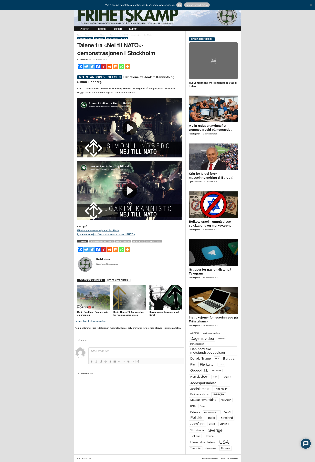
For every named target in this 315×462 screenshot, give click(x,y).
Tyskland (195, 436)
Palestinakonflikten (211, 412)
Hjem (79, 35)
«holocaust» (210, 448)
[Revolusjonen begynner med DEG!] (165, 297)
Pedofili (227, 412)
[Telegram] (86, 66)
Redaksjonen (85, 59)
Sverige (150, 241)
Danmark (222, 338)
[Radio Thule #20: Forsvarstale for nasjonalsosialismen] (129, 297)
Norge (203, 406)
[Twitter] (92, 66)
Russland (226, 418)
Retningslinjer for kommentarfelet (90, 321)
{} (133, 361)
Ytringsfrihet (195, 448)
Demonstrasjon (197, 344)
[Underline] (101, 361)
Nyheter (84, 29)
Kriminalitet (221, 389)
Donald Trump (200, 358)
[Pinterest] (103, 66)
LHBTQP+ (218, 394)
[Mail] (98, 268)
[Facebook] (98, 66)
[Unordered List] (114, 361)
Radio (211, 417)
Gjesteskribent (195, 182)
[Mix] (115, 66)
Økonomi (225, 448)
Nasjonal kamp (90, 35)
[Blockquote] (119, 361)
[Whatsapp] (121, 66)
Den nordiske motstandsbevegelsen (207, 350)
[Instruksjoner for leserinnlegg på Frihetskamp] (213, 300)
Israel (226, 376)
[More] (127, 66)
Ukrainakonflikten (202, 442)
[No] (311, 5)
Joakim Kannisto (98, 241)
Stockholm (138, 241)
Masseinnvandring (203, 399)
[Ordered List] (110, 361)
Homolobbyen (199, 376)
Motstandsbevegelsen (117, 38)
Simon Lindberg (123, 241)
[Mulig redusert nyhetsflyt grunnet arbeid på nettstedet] (213, 109)
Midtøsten (226, 399)
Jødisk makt (199, 389)
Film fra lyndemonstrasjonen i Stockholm (98, 230)
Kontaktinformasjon (210, 458)
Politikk (196, 418)
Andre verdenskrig (211, 333)
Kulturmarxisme (199, 394)
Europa (228, 358)
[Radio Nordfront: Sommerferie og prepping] (93, 297)
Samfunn (197, 424)
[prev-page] (176, 280)
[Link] (128, 361)
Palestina (195, 412)
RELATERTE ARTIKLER (91, 280)
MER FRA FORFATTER (117, 280)
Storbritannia (197, 430)
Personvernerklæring (229, 458)
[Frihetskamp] (157, 15)
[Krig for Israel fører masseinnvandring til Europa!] (213, 156)
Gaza (221, 364)
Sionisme (224, 424)
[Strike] (105, 361)
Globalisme (216, 370)
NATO (110, 241)
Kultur (133, 29)
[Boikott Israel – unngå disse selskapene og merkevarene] (213, 204)
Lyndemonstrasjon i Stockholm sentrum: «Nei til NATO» (106, 234)
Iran (215, 376)
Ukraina (209, 436)
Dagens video (202, 338)
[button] (236, 29)
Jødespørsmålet (203, 383)
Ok (179, 5)
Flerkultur (207, 364)
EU (217, 358)
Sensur (212, 424)
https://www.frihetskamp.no (107, 264)
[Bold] (91, 361)
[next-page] (180, 280)
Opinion (118, 29)
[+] (137, 361)
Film (192, 364)
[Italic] (96, 361)
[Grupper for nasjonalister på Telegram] (213, 252)
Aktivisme (102, 35)
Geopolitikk (199, 370)
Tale (159, 241)
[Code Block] (124, 361)
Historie (101, 29)
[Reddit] (109, 66)
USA (224, 442)
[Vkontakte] (80, 66)
